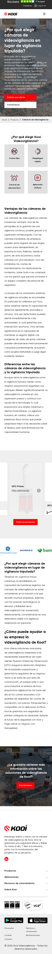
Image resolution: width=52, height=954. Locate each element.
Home (4, 120)
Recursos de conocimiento (19, 883)
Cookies (8, 935)
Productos (10, 871)
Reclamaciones (33, 935)
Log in (40, 6)
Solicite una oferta (16, 97)
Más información (20, 490)
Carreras (27, 6)
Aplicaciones (11, 877)
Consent (8, 939)
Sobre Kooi (10, 889)
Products (15, 120)
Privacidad (9, 928)
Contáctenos (13, 105)
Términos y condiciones (31, 929)
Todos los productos (25, 522)
